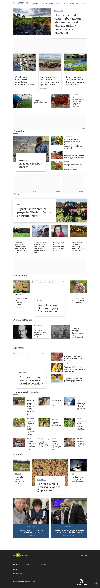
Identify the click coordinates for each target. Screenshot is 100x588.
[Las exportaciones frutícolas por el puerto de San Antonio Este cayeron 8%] (69, 401)
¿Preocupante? (18, 239)
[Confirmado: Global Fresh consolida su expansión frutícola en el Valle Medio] (24, 62)
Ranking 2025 (54, 438)
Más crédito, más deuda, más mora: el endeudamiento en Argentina (31, 531)
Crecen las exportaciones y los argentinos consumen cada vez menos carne (31, 445)
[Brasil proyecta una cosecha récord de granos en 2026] (78, 465)
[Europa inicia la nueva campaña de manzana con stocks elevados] (57, 165)
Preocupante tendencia (31, 397)
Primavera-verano (37, 97)
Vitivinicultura (49, 3)
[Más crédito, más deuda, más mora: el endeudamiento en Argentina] (31, 511)
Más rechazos (18, 473)
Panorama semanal (31, 526)
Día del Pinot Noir (18, 294)
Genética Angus (75, 94)
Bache (65, 151)
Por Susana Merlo (43, 88)
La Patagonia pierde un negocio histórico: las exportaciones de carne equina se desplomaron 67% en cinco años (31, 407)
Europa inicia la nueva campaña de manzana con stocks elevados (75, 167)
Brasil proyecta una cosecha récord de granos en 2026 (78, 480)
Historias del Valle (68, 136)
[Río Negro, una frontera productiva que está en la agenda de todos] (59, 231)
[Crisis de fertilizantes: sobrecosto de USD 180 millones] (57, 357)
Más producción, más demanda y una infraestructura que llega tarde (49, 81)
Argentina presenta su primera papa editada (73, 379)
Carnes (42, 3)
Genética (66, 375)
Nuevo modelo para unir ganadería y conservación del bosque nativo (78, 246)
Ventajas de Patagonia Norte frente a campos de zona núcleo (74, 369)
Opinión (15, 569)
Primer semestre (22, 372)
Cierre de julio (69, 73)
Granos (73, 473)
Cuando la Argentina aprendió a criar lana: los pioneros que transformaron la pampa (78, 333)
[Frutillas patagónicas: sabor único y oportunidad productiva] (31, 149)
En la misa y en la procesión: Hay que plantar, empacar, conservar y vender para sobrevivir (73, 144)
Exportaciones (79, 438)
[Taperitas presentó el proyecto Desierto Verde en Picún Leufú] (71, 210)
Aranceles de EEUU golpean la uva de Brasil (56, 424)
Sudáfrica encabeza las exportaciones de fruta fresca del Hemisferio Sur (56, 445)
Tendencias (66, 161)
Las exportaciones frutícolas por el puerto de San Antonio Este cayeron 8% (81, 405)
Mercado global (58, 10)
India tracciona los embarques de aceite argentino (56, 402)
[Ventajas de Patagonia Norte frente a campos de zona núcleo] (57, 367)
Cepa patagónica (75, 294)
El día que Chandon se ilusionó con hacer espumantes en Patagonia (40, 332)
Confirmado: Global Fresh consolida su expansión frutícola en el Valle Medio (24, 82)
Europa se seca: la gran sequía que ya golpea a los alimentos (48, 488)
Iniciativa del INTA (75, 239)
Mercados (39, 300)
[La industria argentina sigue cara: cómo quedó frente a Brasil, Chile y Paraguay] (69, 511)
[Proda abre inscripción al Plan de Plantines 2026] (22, 101)
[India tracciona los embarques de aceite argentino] (44, 401)
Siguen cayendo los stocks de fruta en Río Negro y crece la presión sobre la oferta (75, 82)
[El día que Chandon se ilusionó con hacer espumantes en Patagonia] (22, 332)
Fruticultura (35, 3)
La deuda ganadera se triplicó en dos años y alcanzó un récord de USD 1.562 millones (21, 247)
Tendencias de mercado (31, 418)
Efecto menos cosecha (81, 397)
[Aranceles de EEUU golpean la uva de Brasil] (44, 422)
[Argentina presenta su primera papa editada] (57, 378)
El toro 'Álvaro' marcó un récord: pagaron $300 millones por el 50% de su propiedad (78, 102)
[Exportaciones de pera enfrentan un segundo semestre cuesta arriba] (69, 422)
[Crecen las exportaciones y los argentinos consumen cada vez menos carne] (19, 442)
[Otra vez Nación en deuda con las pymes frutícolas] (57, 155)
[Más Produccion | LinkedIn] (86, 3)
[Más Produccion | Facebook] (83, 3)
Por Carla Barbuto (18, 307)
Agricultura (58, 3)
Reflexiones (43, 73)
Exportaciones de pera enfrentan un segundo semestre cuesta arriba (81, 425)
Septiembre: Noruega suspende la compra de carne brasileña (21, 481)
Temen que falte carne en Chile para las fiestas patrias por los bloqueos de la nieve (40, 247)
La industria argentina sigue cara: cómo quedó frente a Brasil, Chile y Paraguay (69, 531)
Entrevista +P (22, 156)
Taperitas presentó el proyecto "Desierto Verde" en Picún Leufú (34, 212)
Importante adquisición (21, 73)
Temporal (36, 239)
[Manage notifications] (96, 583)
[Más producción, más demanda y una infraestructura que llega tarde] (50, 62)
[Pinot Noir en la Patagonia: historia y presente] (21, 286)
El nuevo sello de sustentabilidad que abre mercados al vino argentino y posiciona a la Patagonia (67, 23)
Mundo (72, 3)
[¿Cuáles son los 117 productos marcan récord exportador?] (31, 366)
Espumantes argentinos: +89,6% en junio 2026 (81, 444)
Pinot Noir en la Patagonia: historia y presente (21, 301)
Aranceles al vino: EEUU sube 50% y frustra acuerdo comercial (48, 309)
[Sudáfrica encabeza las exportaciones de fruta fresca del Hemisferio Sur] (44, 442)
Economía (66, 3)
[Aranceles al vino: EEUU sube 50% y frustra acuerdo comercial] (50, 293)
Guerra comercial (55, 419)
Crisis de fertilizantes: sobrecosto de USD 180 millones (73, 358)
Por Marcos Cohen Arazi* (68, 535)
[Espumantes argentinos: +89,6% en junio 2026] (69, 442)
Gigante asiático (55, 397)
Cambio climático (41, 479)
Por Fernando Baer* (31, 535)
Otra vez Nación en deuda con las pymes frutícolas (74, 156)
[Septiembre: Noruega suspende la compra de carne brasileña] (21, 465)
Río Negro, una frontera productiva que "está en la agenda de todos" (59, 246)
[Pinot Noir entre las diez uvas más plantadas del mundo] (78, 286)
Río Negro (66, 363)
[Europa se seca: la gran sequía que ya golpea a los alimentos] (50, 472)
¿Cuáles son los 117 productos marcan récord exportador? (31, 380)
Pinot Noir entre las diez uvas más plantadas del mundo (78, 301)
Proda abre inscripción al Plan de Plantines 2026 (40, 102)
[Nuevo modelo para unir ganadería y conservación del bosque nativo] (78, 231)
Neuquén (19, 204)
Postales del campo (38, 325)
